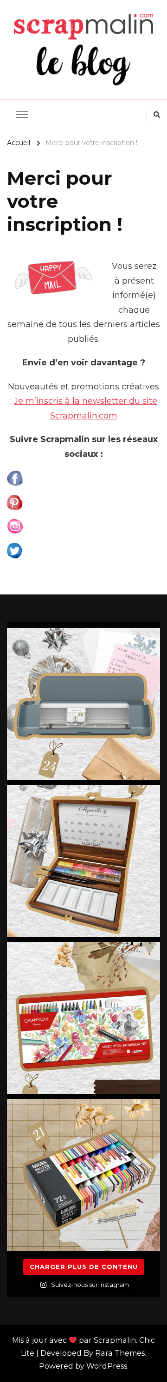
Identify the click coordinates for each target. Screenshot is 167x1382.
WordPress (106, 1366)
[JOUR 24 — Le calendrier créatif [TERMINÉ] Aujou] (83, 704)
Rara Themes (120, 1353)
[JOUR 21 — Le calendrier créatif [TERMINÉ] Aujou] (83, 1175)
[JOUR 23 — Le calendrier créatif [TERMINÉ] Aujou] (83, 861)
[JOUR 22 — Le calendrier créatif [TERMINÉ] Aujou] (83, 1018)
